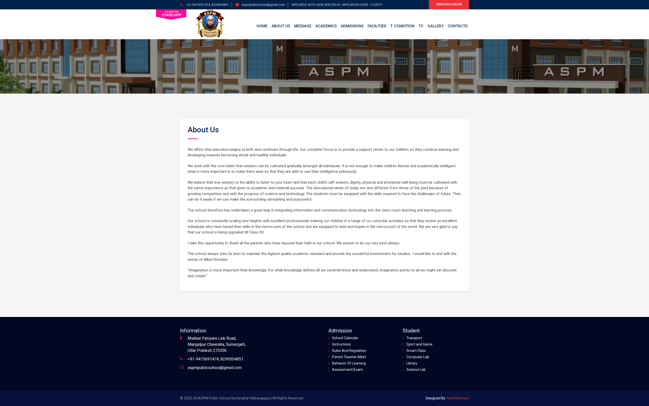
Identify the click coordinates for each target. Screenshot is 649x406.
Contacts (457, 26)
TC (421, 26)
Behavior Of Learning (349, 363)
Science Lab (416, 370)
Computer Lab (417, 357)
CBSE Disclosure (449, 4)
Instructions (341, 344)
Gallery (435, 26)
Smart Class (416, 351)
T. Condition (402, 26)
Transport (414, 338)
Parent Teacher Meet (349, 357)
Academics (326, 26)
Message (302, 26)
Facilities (377, 26)
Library (411, 363)
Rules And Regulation (349, 351)
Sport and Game (419, 344)
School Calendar (345, 338)
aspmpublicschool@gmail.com (263, 5)
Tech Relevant (457, 398)
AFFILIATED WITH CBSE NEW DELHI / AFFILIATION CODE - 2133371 (337, 5)
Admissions (352, 26)
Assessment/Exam (347, 370)
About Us (281, 26)
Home (262, 26)
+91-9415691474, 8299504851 (207, 5)
